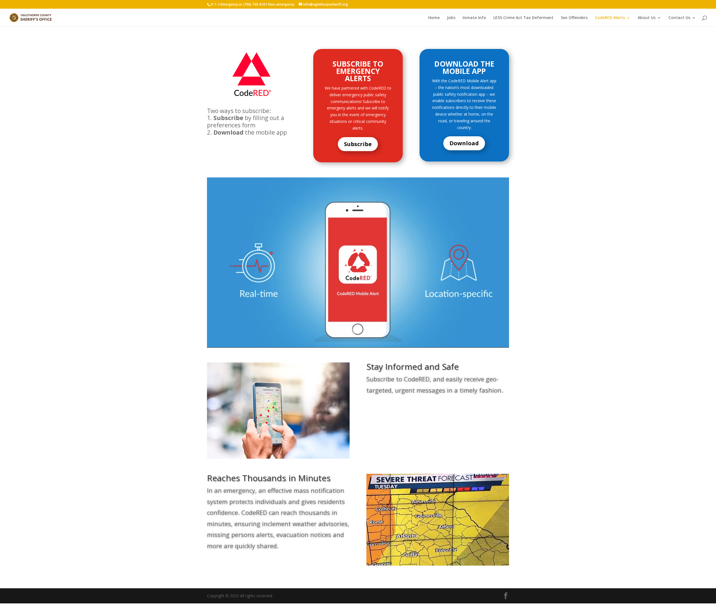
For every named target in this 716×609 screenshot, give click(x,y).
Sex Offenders (574, 18)
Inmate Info (474, 18)
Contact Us (679, 18)
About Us (647, 18)
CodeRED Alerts (610, 18)
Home (434, 18)
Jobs (451, 18)
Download (464, 143)
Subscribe (358, 144)
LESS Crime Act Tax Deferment (523, 18)
